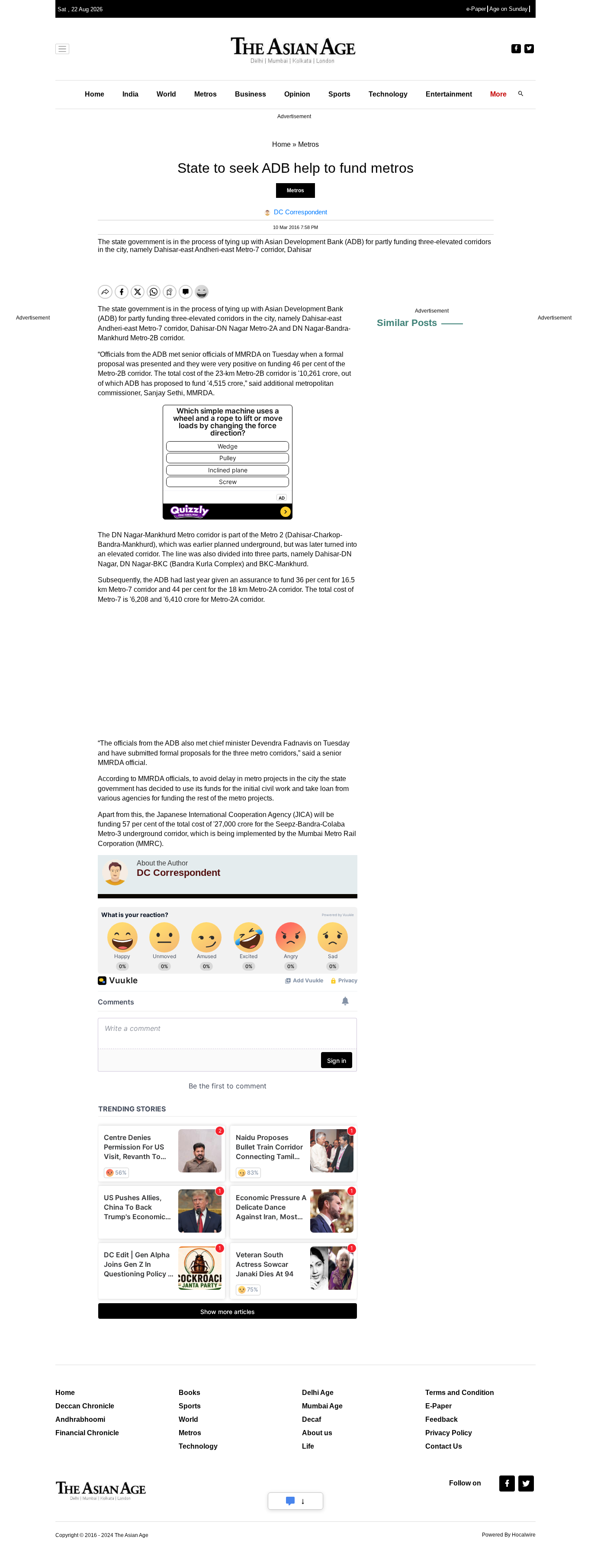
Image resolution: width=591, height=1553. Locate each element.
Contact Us (443, 1446)
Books (189, 1392)
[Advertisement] (227, 671)
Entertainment (449, 94)
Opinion (297, 94)
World (166, 94)
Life (308, 1446)
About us (317, 1433)
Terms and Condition (459, 1392)
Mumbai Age (322, 1406)
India (130, 94)
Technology (388, 94)
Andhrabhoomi (80, 1419)
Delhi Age (318, 1392)
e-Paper (476, 9)
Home (94, 94)
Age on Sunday (508, 9)
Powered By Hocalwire (509, 1535)
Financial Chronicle (87, 1433)
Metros (205, 94)
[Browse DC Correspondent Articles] (115, 872)
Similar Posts (407, 322)
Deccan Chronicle (84, 1406)
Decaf (311, 1419)
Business (250, 94)
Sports (339, 94)
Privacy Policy (448, 1433)
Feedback (441, 1419)
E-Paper (438, 1406)
